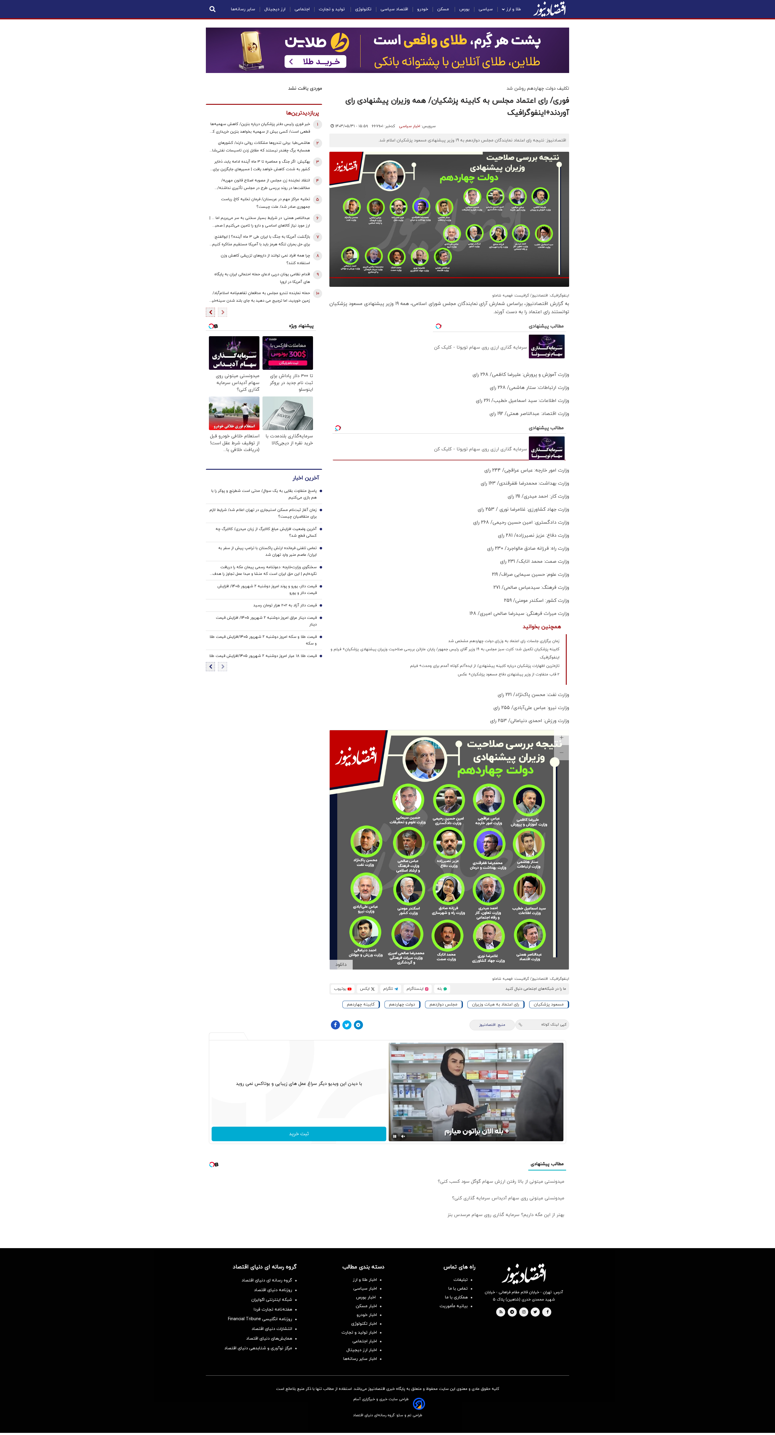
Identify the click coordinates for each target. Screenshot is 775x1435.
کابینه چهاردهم (360, 1004)
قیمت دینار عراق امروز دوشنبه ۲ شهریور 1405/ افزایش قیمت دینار (266, 621)
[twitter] (535, 1312)
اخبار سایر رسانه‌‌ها (360, 1359)
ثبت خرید (299, 1134)
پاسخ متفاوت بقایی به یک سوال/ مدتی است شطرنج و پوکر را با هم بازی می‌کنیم (264, 494)
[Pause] (394, 1136)
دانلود (341, 964)
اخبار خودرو (367, 1315)
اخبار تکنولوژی (364, 1324)
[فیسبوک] (335, 1024)
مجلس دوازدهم (443, 1004)
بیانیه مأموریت (454, 1306)
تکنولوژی (363, 9)
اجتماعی (302, 9)
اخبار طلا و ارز (365, 1280)
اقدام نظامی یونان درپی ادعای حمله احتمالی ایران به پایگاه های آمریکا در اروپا (262, 278)
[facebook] (547, 1312)
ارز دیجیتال (274, 9)
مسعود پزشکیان (549, 1004)
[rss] (501, 1312)
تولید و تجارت (332, 9)
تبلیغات (460, 1280)
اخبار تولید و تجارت (359, 1332)
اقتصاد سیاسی (394, 9)
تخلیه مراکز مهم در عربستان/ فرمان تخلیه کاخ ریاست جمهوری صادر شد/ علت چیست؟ (265, 203)
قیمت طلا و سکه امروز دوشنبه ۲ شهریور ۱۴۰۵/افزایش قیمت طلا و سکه (263, 640)
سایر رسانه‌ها (243, 9)
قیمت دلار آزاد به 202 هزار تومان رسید (285, 605)
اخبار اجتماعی (364, 1341)
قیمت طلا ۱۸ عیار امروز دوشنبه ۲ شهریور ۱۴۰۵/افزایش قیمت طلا (263, 656)
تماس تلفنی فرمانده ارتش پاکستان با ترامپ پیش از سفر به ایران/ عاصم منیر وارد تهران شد (267, 551)
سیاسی (486, 9)
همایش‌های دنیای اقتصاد (269, 1338)
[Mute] (403, 1136)
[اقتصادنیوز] (523, 1273)
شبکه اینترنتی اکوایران (271, 1300)
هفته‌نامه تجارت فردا (273, 1309)
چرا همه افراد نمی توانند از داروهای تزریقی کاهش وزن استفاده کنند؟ (265, 259)
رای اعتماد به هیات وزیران (495, 1004)
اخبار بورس (366, 1297)
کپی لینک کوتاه (553, 1024)
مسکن (443, 9)
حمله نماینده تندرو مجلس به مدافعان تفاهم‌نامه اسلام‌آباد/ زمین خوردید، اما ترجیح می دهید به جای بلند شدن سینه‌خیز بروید (260, 297)
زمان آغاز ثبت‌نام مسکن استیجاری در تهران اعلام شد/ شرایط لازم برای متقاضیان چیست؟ (263, 513)
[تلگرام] (358, 1024)
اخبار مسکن (366, 1306)
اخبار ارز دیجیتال (361, 1350)
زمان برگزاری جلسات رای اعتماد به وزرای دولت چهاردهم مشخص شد (503, 641)
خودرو (422, 9)
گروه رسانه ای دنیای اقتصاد (267, 1280)
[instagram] (524, 1312)
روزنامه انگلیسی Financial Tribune (260, 1319)
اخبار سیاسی (409, 126)
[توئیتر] (346, 1024)
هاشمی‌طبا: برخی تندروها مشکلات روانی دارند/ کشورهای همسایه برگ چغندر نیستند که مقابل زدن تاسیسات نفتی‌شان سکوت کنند (259, 147)
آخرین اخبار (305, 478)
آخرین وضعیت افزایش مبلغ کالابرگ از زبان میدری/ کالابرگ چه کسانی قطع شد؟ (266, 532)
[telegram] (512, 1312)
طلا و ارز (513, 9)
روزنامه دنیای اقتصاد (273, 1290)
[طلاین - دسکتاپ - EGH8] (387, 50)
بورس (464, 9)
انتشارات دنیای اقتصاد (272, 1329)
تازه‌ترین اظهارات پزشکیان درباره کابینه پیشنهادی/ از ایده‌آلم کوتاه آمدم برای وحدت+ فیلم (484, 666)
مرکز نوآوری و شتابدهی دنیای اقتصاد (258, 1348)
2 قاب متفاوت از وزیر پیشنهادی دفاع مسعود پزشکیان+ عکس (508, 674)
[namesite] (549, 9)
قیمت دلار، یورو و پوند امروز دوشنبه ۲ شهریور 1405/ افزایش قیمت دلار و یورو (267, 590)
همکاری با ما (456, 1297)
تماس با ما (458, 1288)
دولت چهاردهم (402, 1004)
